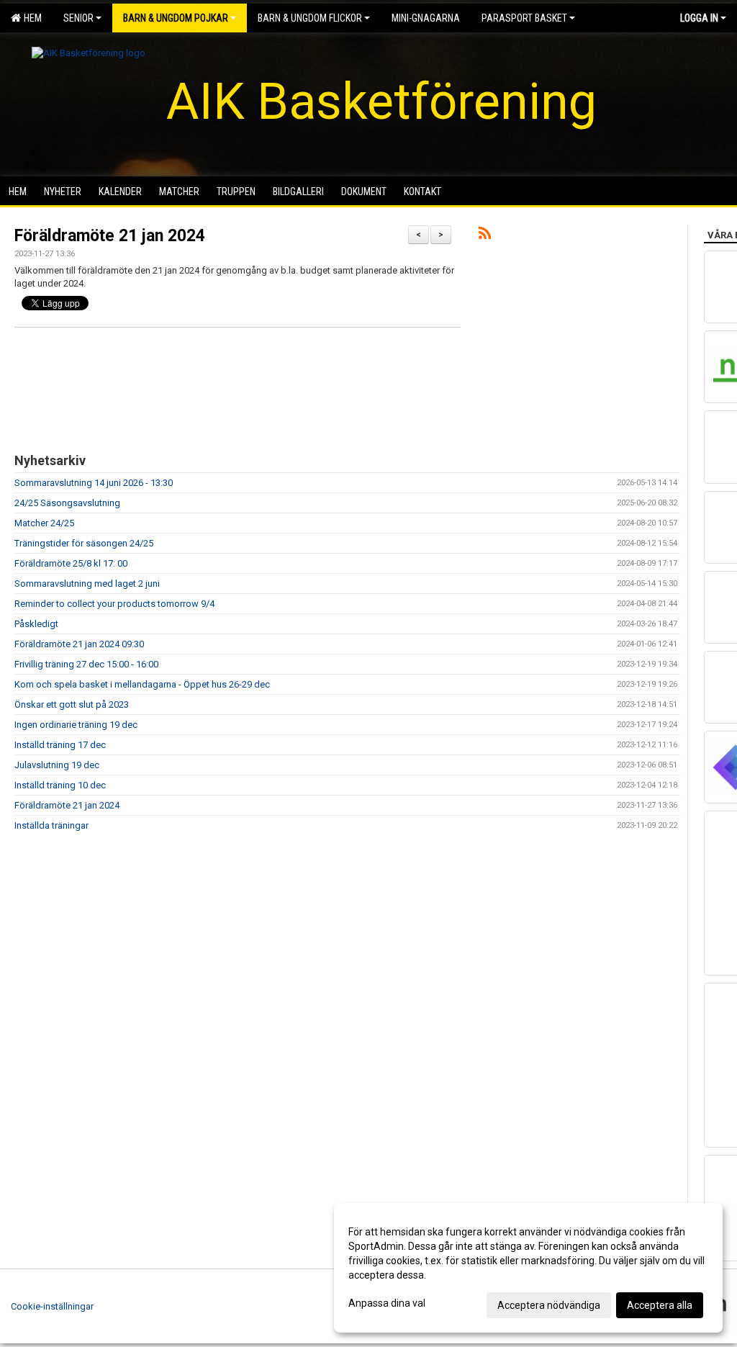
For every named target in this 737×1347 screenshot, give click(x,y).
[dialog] (528, 1268)
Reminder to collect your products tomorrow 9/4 (114, 603)
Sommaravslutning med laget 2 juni (87, 583)
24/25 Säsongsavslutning (67, 502)
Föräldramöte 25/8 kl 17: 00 (70, 563)
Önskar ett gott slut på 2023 (71, 704)
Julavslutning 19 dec (56, 765)
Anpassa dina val (386, 1303)
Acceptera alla (659, 1305)
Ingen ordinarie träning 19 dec (75, 724)
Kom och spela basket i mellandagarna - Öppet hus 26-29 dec (142, 684)
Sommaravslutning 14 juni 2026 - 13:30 (93, 482)
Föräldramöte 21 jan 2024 (109, 235)
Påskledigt (36, 623)
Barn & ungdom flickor (310, 18)
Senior (78, 18)
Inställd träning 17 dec (60, 744)
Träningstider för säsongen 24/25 (83, 543)
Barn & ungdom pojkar (175, 18)
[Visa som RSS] (485, 235)
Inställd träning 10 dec (60, 785)
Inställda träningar (51, 825)
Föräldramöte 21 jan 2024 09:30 (79, 644)
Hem (30, 18)
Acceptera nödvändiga (548, 1305)
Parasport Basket (524, 18)
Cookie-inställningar (52, 1306)
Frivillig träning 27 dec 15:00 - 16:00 (86, 664)
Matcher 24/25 (44, 523)
